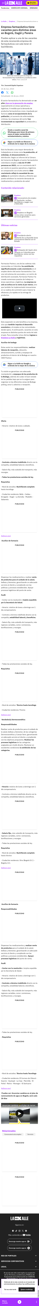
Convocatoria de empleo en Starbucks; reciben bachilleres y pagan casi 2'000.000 (25, 201)
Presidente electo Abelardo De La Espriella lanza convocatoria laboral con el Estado (26, 238)
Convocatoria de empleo (12, 1134)
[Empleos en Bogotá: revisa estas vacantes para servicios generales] (7, 213)
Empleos (12, 21)
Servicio (30, 1134)
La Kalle (4, 21)
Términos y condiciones (17, 1275)
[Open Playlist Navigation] (36, 1302)
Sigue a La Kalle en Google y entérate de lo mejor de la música (21, 364)
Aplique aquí (6, 536)
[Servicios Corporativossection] (36, 1261)
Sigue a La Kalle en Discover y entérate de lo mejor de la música (21, 143)
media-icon (19, 1302)
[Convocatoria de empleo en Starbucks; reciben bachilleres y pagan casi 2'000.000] (7, 198)
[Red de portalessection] (36, 1256)
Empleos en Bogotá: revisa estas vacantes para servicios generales (24, 214)
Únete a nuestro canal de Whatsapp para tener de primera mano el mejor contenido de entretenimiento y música (21, 133)
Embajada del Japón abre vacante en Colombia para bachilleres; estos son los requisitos (25, 253)
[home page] (19, 1218)
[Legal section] (36, 1267)
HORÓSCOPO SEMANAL (19, 8)
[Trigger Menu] (3, 3)
